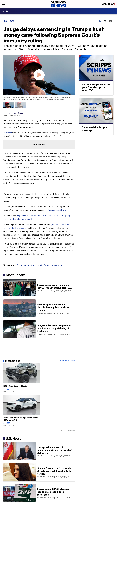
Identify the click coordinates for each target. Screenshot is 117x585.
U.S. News (8, 21)
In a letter (7, 132)
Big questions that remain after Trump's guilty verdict (40, 265)
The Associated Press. (56, 209)
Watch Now (108, 4)
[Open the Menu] (3, 4)
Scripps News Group (14, 113)
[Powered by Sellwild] (71, 431)
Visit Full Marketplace (67, 360)
